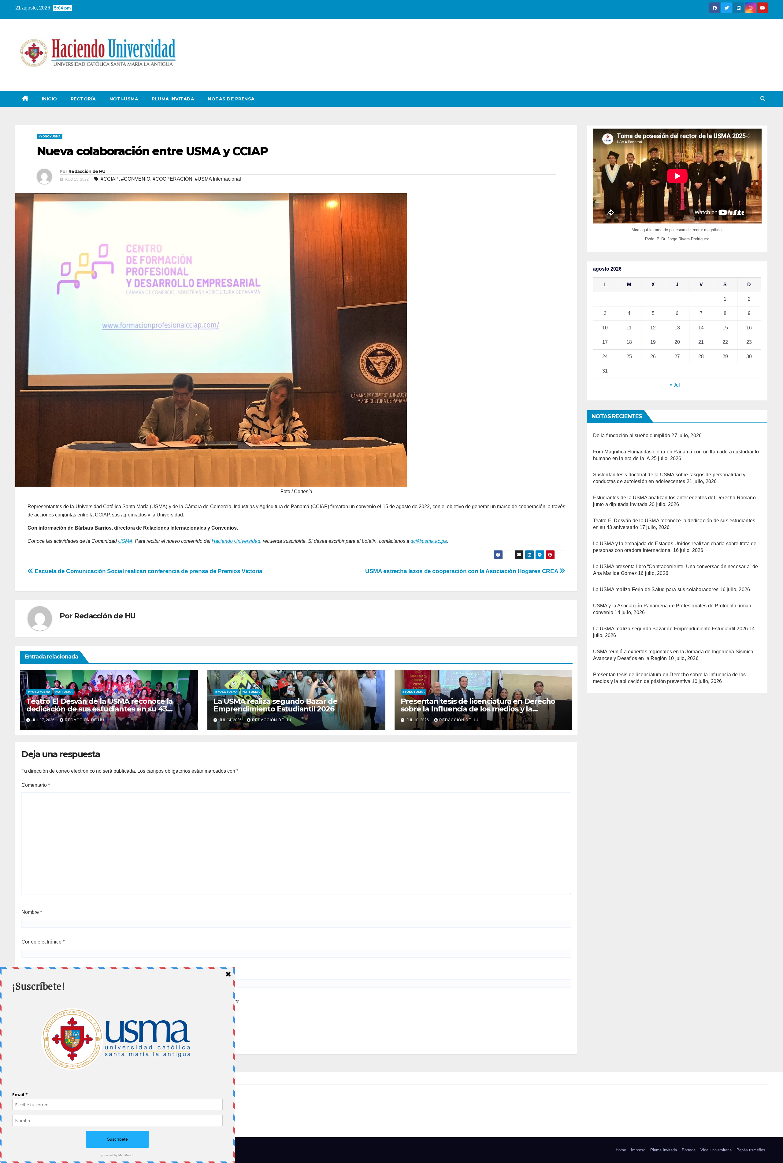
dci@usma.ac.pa (428, 541)
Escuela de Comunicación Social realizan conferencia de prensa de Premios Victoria (147, 571)
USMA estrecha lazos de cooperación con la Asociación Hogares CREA (462, 571)
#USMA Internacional (218, 179)
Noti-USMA (124, 99)
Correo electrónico (43, 941)
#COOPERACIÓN (172, 179)
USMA (125, 541)
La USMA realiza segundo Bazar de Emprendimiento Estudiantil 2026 (275, 705)
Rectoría (83, 99)
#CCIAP (110, 179)
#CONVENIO (135, 179)
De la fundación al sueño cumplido (631, 435)
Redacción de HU (87, 171)
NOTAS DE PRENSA (231, 99)
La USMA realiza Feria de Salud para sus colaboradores (656, 589)
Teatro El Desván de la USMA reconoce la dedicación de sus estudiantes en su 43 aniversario (99, 709)
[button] (762, 98)
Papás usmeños (751, 1150)
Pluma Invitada (173, 99)
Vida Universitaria (716, 1150)
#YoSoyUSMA (50, 136)
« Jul (675, 385)
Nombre (31, 912)
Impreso (638, 1150)
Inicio (49, 99)
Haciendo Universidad (236, 541)
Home (621, 1150)
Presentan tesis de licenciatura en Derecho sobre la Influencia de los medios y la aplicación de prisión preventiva (478, 709)
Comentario (35, 785)
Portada (689, 1150)
